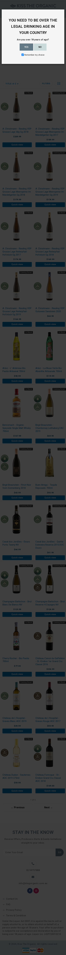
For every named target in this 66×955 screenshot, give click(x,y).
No (40, 47)
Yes (26, 47)
